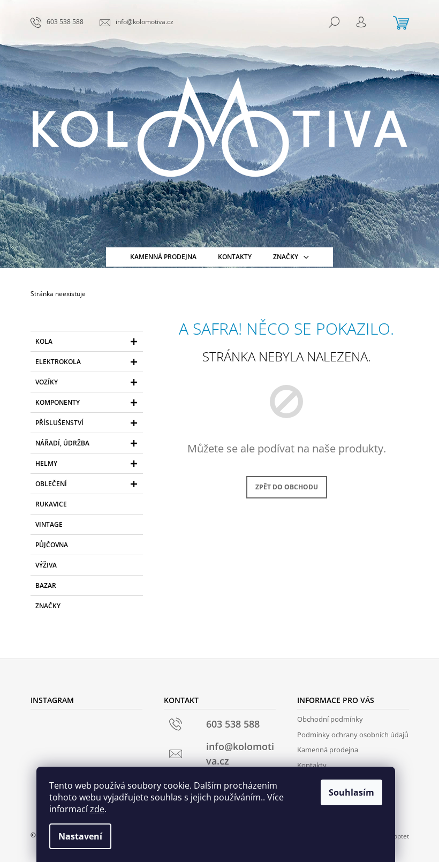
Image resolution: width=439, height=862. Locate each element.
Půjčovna (51, 544)
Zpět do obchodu (286, 487)
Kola (43, 341)
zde (97, 809)
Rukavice (51, 504)
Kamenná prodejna (327, 749)
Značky (47, 605)
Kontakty (312, 765)
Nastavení (80, 836)
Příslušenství (59, 422)
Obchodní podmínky (330, 719)
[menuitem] (163, 257)
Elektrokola (58, 361)
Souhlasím (351, 792)
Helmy (46, 463)
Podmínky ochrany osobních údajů (352, 734)
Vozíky (46, 382)
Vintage (49, 524)
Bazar (45, 585)
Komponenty (57, 402)
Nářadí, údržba (62, 443)
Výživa (46, 565)
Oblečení (51, 483)
